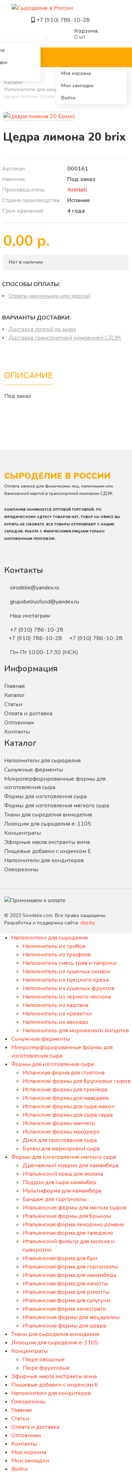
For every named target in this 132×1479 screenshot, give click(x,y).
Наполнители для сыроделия (42, 760)
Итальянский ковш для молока (63, 1174)
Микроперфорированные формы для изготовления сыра (55, 783)
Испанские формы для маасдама (66, 1098)
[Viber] (93, 20)
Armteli (77, 190)
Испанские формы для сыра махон (69, 1106)
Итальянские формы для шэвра (64, 1326)
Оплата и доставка (28, 713)
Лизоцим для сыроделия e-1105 (47, 824)
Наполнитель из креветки (57, 1014)
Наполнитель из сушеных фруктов (68, 988)
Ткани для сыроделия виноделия (48, 815)
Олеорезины (21, 869)
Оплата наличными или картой (49, 296)
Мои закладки (77, 85)
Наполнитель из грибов (54, 946)
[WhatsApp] (99, 20)
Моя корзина (76, 73)
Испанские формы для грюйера (65, 1089)
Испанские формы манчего (59, 1123)
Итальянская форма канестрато (64, 1309)
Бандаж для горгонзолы (55, 1199)
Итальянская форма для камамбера (69, 1275)
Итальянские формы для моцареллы (71, 1317)
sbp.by (87, 922)
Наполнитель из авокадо (55, 1022)
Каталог (13, 82)
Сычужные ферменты (33, 770)
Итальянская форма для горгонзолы (70, 1267)
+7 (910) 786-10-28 (63, 20)
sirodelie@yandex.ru (34, 588)
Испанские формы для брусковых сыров (77, 1081)
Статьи (13, 704)
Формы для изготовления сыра (45, 796)
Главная (14, 686)
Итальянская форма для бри (60, 1258)
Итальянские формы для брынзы (67, 1216)
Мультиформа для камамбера (62, 1191)
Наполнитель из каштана (55, 1005)
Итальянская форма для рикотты (66, 1292)
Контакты (17, 732)
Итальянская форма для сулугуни (66, 1300)
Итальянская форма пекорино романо (73, 1224)
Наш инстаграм (30, 616)
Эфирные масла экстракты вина (47, 842)
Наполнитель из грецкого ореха (66, 980)
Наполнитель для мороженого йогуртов (76, 1030)
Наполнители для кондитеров (39, 89)
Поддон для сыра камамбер (59, 1182)
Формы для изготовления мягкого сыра (56, 805)
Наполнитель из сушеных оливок (67, 971)
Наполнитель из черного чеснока (67, 997)
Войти (68, 98)
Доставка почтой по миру (42, 329)
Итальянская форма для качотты (65, 1283)
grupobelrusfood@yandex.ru (44, 602)
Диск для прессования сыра (60, 1140)
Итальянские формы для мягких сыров (74, 1208)
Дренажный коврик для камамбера (71, 1165)
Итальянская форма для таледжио (68, 1233)
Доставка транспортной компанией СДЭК (64, 338)
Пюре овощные (44, 1359)
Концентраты (22, 833)
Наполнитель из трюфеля (56, 954)
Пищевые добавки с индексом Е (47, 851)
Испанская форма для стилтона (64, 1073)
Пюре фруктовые (46, 1368)
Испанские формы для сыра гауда (68, 1115)
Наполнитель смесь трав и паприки (70, 963)
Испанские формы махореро (61, 1132)
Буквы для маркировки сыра (61, 1148)
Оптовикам (19, 722)
